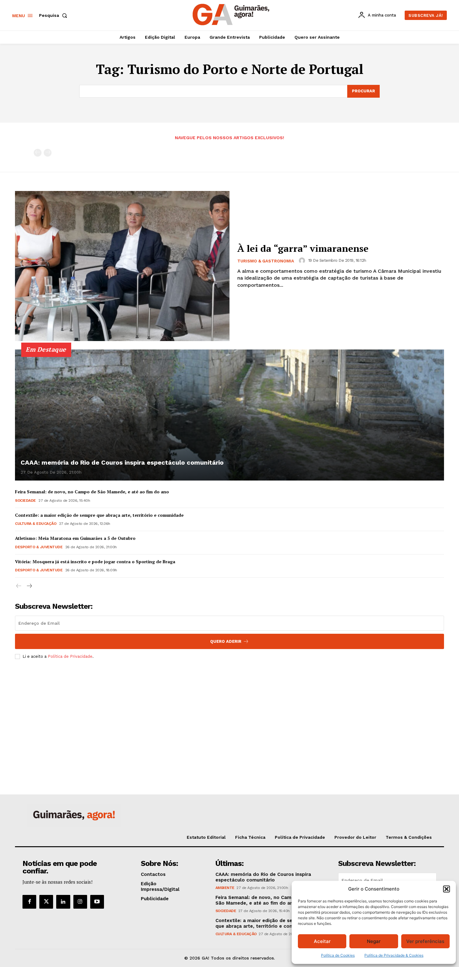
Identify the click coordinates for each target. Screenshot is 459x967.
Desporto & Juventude (38, 547)
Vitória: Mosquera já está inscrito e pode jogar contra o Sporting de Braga (95, 561)
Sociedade (25, 500)
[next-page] (29, 586)
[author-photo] (303, 260)
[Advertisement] (229, 711)
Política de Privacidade (70, 656)
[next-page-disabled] (48, 153)
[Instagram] (80, 902)
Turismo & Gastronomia (265, 261)
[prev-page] (38, 153)
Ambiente (224, 888)
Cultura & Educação (35, 523)
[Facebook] (29, 902)
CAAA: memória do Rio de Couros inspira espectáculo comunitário (122, 462)
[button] (446, 889)
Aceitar (322, 941)
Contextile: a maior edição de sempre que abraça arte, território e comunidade (99, 515)
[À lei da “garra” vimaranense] (122, 266)
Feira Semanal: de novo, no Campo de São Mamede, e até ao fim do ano (92, 492)
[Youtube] (97, 902)
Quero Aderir (225, 641)
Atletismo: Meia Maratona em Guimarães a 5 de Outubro (75, 538)
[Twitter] (46, 902)
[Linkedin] (63, 902)
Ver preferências (425, 941)
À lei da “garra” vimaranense (302, 248)
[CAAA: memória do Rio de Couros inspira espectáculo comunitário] (229, 415)
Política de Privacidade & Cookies (393, 955)
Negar (374, 941)
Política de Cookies (338, 955)
